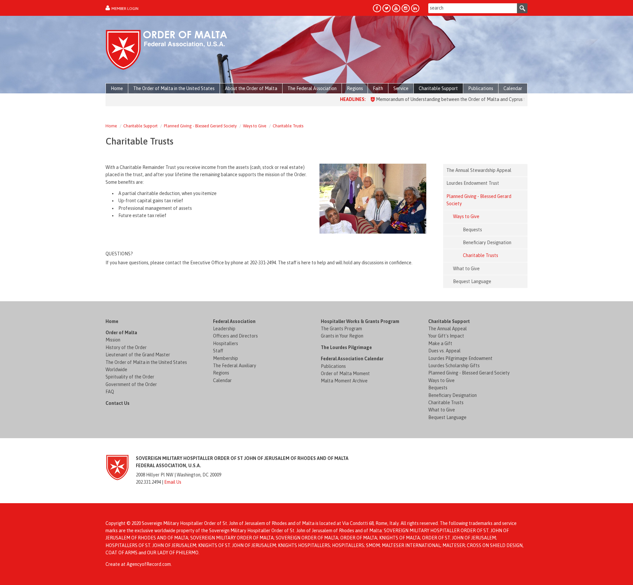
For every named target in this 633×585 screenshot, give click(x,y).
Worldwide (116, 369)
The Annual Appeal (447, 328)
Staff (218, 350)
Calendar (222, 380)
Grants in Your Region (342, 336)
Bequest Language (447, 417)
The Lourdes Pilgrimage (346, 347)
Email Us (172, 482)
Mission (113, 339)
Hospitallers (225, 343)
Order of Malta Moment (345, 373)
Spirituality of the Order (130, 376)
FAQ (110, 391)
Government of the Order (131, 384)
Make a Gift (440, 343)
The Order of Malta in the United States (146, 362)
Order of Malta (121, 332)
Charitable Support (140, 125)
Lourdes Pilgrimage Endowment (460, 358)
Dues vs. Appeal (444, 350)
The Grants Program (341, 328)
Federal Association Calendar (352, 358)
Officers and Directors (235, 336)
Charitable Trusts (288, 125)
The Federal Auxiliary (234, 365)
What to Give (441, 409)
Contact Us (118, 403)
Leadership (224, 328)
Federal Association (234, 321)
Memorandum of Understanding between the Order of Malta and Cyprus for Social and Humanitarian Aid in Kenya (473, 99)
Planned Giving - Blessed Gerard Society (200, 125)
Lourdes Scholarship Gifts (454, 365)
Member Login (124, 8)
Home (111, 125)
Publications (333, 366)
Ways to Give (254, 125)
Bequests (437, 387)
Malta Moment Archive (344, 380)
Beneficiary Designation (452, 395)
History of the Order (126, 347)
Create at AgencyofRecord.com (138, 564)
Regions (221, 372)
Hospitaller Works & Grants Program (360, 321)
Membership (225, 358)
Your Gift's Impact (446, 336)
